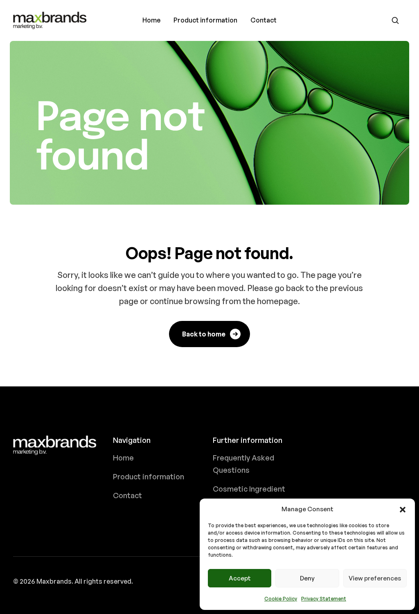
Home (151, 20)
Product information (205, 20)
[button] (403, 509)
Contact (263, 20)
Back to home (203, 334)
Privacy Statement (323, 599)
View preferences (375, 578)
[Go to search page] (395, 20)
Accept (240, 578)
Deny (307, 578)
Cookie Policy (280, 599)
